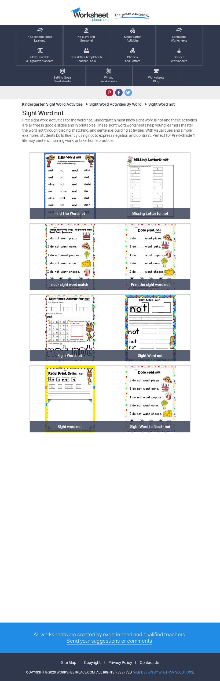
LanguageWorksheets (179, 38)
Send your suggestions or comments (109, 641)
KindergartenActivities (132, 38)
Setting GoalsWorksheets (63, 79)
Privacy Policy (120, 662)
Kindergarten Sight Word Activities (52, 104)
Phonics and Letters (132, 59)
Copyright (92, 662)
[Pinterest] (109, 92)
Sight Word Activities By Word (115, 104)
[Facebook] (119, 92)
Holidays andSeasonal (86, 38)
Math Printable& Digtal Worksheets (39, 59)
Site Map (68, 662)
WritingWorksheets (109, 79)
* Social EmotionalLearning (40, 38)
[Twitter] (128, 92)
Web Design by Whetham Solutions (163, 672)
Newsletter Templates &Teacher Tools (86, 59)
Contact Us (149, 662)
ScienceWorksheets (179, 59)
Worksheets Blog (156, 79)
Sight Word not (161, 104)
